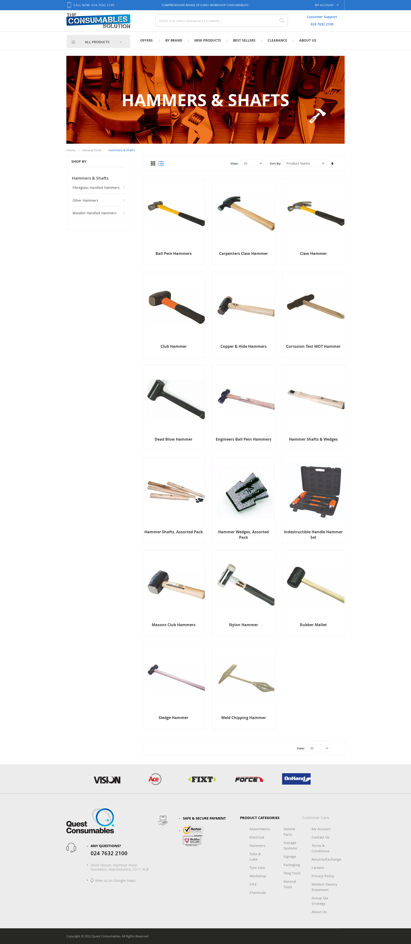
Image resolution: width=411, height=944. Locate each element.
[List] (161, 163)
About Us (307, 40)
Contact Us (320, 837)
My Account (321, 829)
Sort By (275, 163)
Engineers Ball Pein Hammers (243, 439)
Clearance (277, 40)
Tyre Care (257, 867)
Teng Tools (292, 873)
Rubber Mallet (313, 624)
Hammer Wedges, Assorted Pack (243, 534)
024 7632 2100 (322, 24)
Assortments (260, 829)
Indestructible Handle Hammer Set (313, 534)
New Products (207, 40)
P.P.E (253, 884)
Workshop (258, 876)
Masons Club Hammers (174, 624)
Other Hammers (85, 200)
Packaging (292, 865)
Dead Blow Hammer (173, 439)
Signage (290, 856)
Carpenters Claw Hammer (243, 253)
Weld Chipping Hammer (243, 717)
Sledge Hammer (173, 717)
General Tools (92, 150)
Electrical (257, 837)
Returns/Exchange (326, 859)
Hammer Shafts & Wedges (313, 439)
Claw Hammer (313, 253)
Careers (318, 867)
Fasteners (257, 845)
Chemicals (258, 892)
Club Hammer (174, 346)
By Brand (173, 40)
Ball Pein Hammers (174, 253)
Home (71, 150)
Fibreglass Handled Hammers (96, 187)
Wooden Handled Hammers (95, 213)
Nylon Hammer (243, 624)
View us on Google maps (115, 880)
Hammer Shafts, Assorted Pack (173, 531)
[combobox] (205, 21)
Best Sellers (244, 40)
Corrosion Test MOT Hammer (313, 346)
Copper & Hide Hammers (243, 346)
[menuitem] (103, 42)
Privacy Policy (323, 876)
